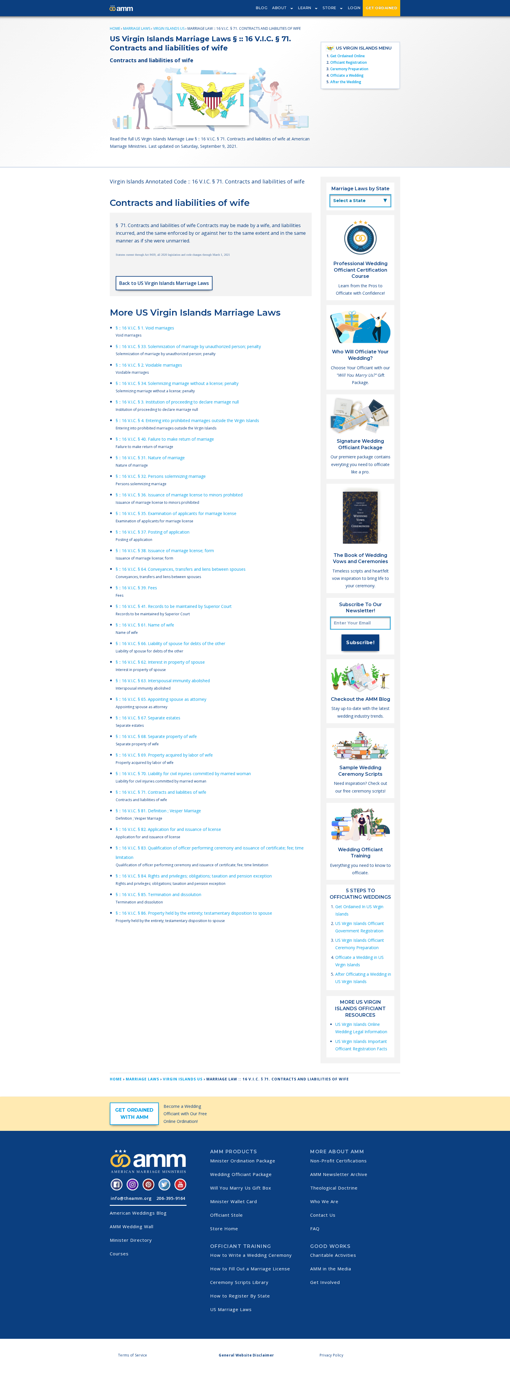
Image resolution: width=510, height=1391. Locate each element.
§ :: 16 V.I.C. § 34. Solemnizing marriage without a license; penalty (177, 383)
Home (115, 28)
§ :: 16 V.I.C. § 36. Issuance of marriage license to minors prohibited (179, 495)
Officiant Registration (348, 62)
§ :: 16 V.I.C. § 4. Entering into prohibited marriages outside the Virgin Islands (187, 420)
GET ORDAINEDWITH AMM (134, 1113)
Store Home (224, 1228)
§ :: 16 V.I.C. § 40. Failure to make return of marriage (165, 439)
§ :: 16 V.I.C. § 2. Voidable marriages (149, 365)
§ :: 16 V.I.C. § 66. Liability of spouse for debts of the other (170, 643)
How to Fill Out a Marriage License (250, 1269)
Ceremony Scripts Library (239, 1282)
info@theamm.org (131, 1198)
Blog (261, 8)
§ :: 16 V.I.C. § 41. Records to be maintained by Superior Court (174, 606)
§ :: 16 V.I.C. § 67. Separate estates (148, 718)
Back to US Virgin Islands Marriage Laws (164, 283)
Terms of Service (132, 1355)
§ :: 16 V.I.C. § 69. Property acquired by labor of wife (164, 755)
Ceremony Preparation (349, 68)
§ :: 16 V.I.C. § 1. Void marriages (145, 328)
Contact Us (323, 1215)
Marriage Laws (136, 28)
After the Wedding (345, 81)
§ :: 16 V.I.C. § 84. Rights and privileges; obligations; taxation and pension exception (194, 876)
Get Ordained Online (347, 55)
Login (354, 8)
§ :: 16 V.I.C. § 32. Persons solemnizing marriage (161, 476)
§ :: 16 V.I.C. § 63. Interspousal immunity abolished (163, 680)
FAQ (315, 1228)
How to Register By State (240, 1296)
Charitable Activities (333, 1255)
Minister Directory (131, 1240)
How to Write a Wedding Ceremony (251, 1255)
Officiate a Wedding (347, 75)
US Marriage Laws (231, 1309)
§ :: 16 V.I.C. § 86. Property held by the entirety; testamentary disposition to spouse (194, 913)
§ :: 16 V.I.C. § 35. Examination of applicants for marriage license (176, 513)
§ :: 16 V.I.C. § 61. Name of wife (145, 625)
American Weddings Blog (138, 1213)
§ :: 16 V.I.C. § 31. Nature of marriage (150, 457)
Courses (119, 1254)
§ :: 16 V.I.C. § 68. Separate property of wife (156, 736)
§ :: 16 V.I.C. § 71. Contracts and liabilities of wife (161, 792)
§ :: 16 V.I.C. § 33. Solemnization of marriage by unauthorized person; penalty (188, 346)
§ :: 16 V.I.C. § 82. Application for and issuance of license (168, 829)
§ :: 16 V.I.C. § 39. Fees (136, 587)
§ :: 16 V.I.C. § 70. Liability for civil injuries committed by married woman (183, 773)
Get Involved (325, 1282)
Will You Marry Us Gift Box (240, 1188)
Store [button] (329, 8)
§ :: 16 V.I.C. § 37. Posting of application (152, 532)
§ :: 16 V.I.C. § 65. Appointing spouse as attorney (161, 699)
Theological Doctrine (334, 1188)
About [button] (279, 8)
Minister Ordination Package (242, 1161)
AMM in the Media (330, 1269)
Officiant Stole (226, 1215)
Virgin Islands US (168, 28)
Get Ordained (381, 8)
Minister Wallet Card (233, 1201)
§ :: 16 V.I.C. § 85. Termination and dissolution (158, 894)
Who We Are (324, 1201)
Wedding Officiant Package (241, 1174)
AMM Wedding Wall (131, 1226)
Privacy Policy (331, 1355)
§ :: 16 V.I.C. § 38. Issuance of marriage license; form (165, 550)
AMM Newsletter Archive (338, 1174)
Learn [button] (304, 8)
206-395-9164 (170, 1198)
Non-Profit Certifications (338, 1161)
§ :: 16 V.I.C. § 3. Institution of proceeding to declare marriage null (177, 402)
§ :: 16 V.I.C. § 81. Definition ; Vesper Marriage (158, 810)
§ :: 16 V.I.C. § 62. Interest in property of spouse (160, 662)
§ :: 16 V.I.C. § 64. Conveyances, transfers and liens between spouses (181, 569)
